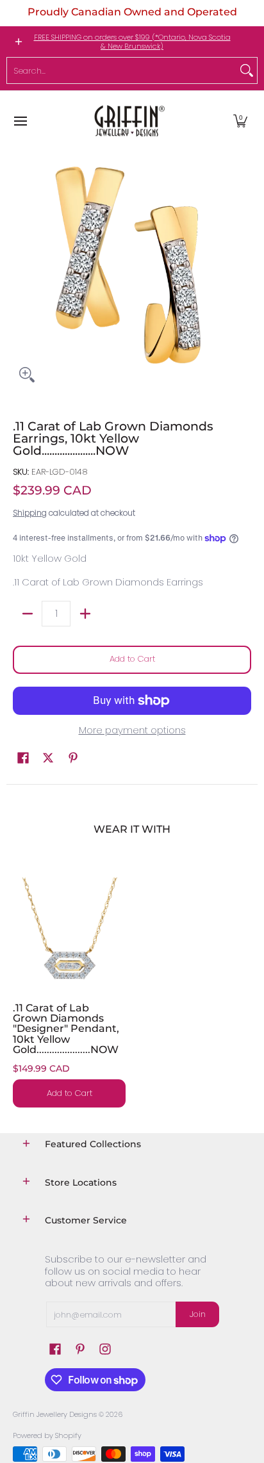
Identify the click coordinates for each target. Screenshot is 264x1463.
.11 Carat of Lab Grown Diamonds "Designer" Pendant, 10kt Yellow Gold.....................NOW (66, 1028)
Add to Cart (132, 659)
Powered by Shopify (47, 1435)
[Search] (246, 70)
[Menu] (20, 121)
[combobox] (121, 70)
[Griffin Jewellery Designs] (128, 120)
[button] (240, 121)
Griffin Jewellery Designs (55, 1414)
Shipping (30, 512)
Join (198, 1314)
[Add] (84, 613)
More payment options (132, 730)
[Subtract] (27, 613)
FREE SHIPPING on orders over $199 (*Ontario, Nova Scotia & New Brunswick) (132, 41)
